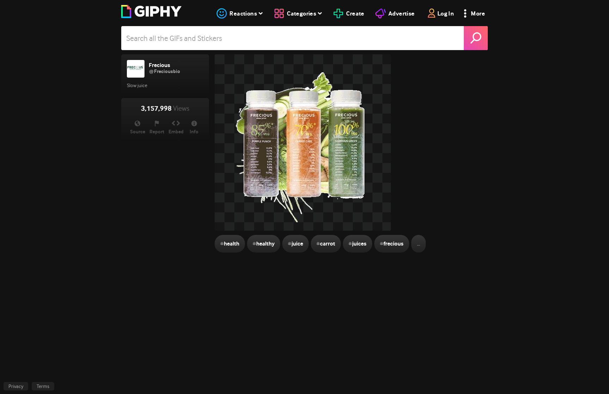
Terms (43, 386)
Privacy (15, 386)
